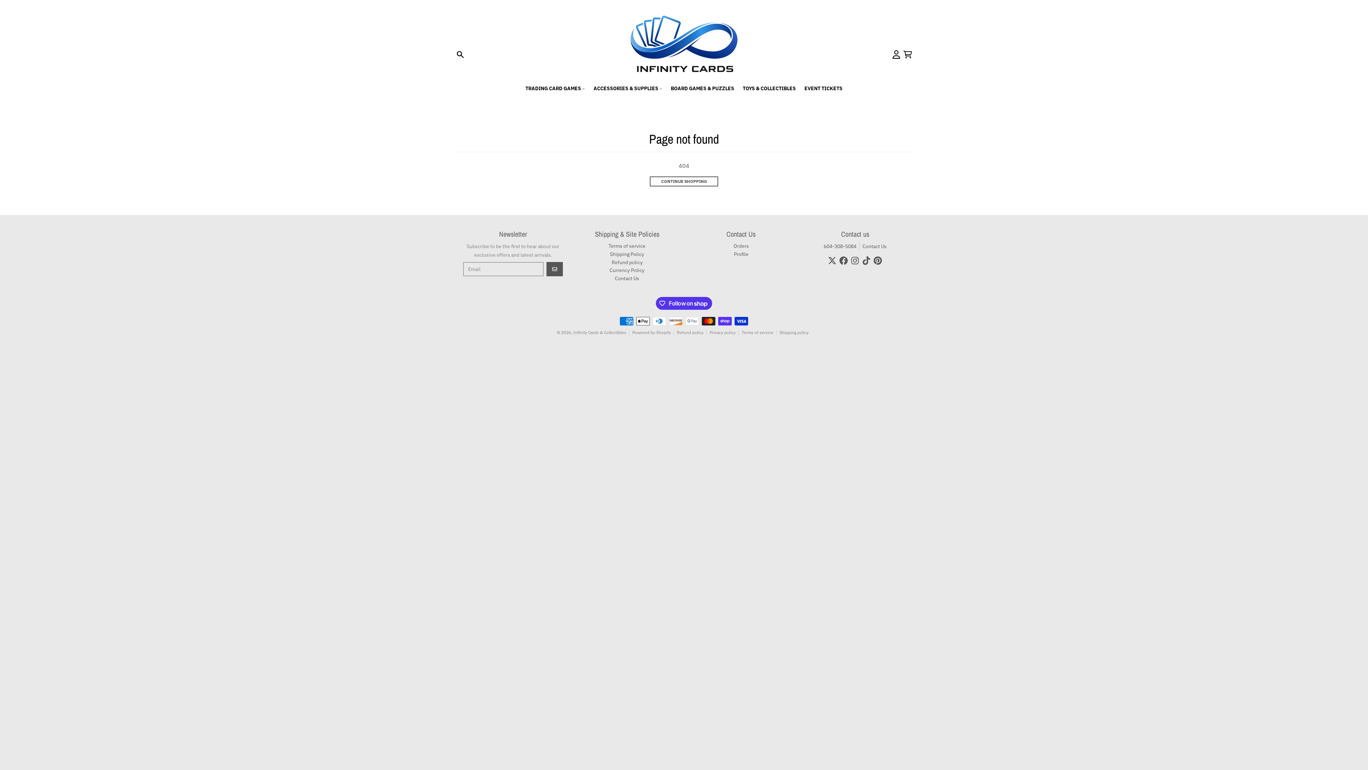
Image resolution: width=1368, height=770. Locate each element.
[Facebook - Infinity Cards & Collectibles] (843, 260)
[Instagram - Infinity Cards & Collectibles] (855, 260)
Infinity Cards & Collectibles (599, 332)
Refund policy (690, 332)
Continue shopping (684, 181)
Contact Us (874, 246)
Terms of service (757, 332)
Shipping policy (794, 332)
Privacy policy (723, 332)
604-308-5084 (840, 246)
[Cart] (907, 54)
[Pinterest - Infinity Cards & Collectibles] (878, 260)
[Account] (896, 54)
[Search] (460, 54)
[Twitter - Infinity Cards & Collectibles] (832, 260)
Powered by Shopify (651, 332)
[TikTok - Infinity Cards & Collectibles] (866, 260)
